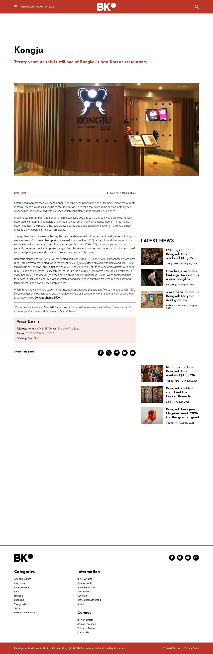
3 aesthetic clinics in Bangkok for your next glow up (182, 296)
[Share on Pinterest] (117, 353)
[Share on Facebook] (101, 353)
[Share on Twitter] (109, 353)
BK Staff (21, 193)
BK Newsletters (85, 620)
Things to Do (20, 604)
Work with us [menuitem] (84, 591)
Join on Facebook (86, 624)
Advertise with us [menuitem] (86, 587)
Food (16, 591)
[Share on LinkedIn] (125, 353)
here (72, 311)
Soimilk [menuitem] (81, 604)
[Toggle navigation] (15, 6)
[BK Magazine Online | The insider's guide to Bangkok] (106, 6)
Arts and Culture (22, 579)
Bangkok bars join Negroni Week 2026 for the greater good (182, 413)
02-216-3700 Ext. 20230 (40, 333)
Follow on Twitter (86, 628)
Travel (17, 608)
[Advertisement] (170, 212)
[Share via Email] (133, 353)
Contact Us (83, 632)
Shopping (19, 600)
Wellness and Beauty (24, 612)
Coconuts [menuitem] (82, 595)
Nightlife (18, 595)
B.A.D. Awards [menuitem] (84, 579)
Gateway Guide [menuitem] (85, 583)
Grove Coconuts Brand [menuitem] (89, 600)
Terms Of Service (172, 648)
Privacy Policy (192, 648)
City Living (19, 583)
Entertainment (21, 587)
